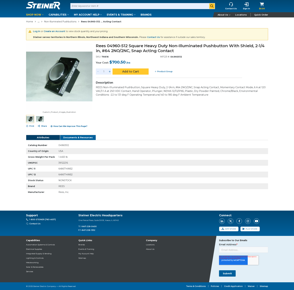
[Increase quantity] (110, 71)
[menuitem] (35, 14)
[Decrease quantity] (98, 71)
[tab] (43, 137)
